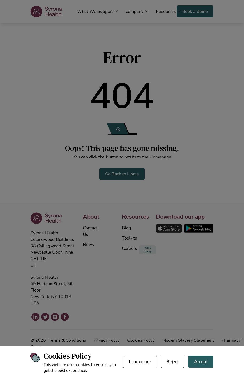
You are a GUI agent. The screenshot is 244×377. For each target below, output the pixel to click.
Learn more (140, 362)
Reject (172, 362)
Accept (201, 362)
